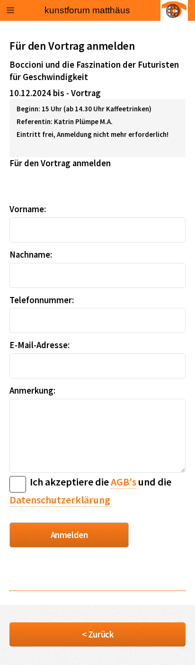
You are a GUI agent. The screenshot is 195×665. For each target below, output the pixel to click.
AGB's (123, 481)
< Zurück (97, 634)
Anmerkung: (32, 390)
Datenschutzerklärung (59, 499)
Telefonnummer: (41, 300)
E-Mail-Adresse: (39, 345)
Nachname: (30, 254)
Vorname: (27, 209)
